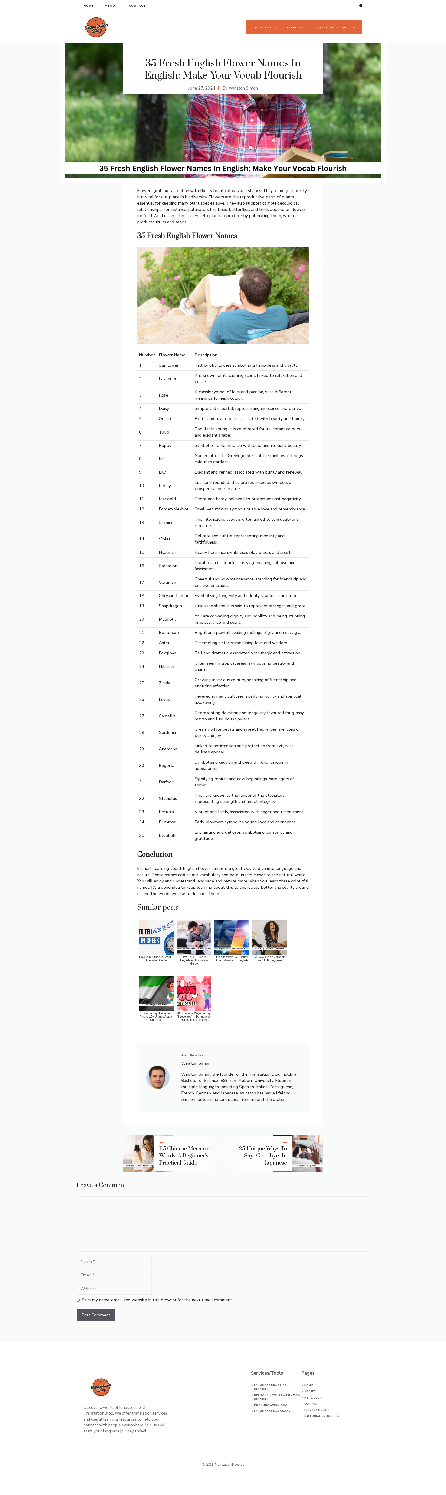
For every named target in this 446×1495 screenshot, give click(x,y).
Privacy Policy (316, 1410)
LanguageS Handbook (272, 1411)
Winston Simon (243, 88)
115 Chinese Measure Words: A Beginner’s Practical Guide (184, 1156)
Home (89, 5)
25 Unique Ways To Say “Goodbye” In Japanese (263, 1156)
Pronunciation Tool (338, 27)
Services (294, 27)
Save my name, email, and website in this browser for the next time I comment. (157, 1300)
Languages (261, 27)
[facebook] (360, 5)
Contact (137, 5)
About (111, 5)
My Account (314, 1397)
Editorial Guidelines (321, 1416)
